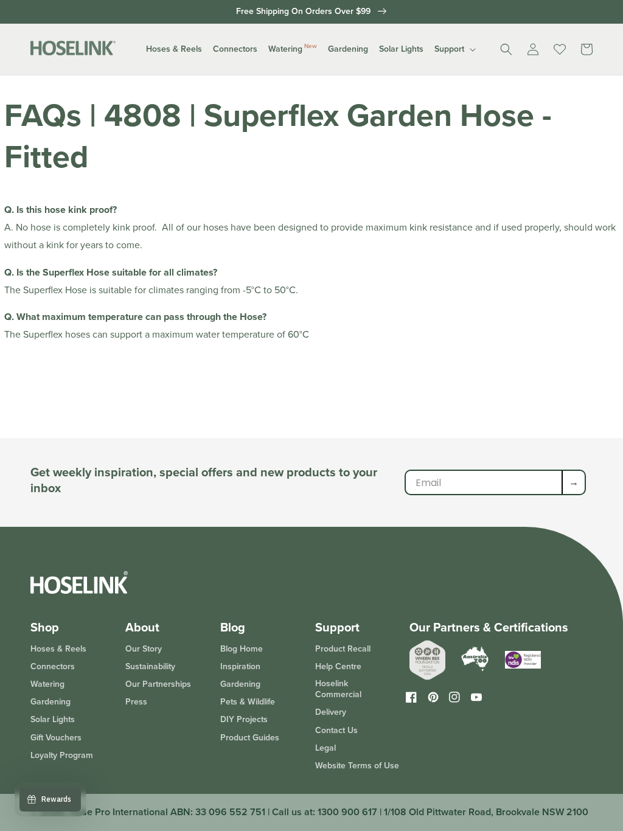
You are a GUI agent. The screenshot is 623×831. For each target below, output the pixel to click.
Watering (47, 684)
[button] (174, 49)
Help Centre (338, 666)
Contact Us (336, 730)
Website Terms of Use (357, 765)
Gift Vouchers (56, 737)
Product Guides (249, 737)
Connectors (52, 666)
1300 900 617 (347, 812)
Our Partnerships (158, 684)
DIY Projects (244, 719)
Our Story (143, 649)
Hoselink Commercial (338, 689)
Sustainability (150, 666)
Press (136, 701)
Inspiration (240, 666)
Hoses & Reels (58, 649)
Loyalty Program (61, 755)
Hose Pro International (118, 812)
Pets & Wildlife (247, 701)
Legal (325, 748)
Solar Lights (52, 719)
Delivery (330, 712)
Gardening (50, 701)
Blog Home (241, 649)
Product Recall (343, 649)
